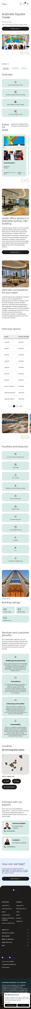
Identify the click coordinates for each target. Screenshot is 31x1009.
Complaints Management (9, 964)
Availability (15, 68)
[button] (13, 766)
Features (24, 68)
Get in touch (15, 879)
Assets (3, 912)
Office (18, 912)
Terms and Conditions (8, 961)
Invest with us (5, 905)
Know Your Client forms (8, 923)
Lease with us (20, 905)
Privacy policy (5, 967)
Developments (6, 915)
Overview (6, 68)
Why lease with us (21, 908)
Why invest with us (7, 908)
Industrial (18, 918)
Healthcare (19, 921)
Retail (17, 915)
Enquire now (15, 29)
